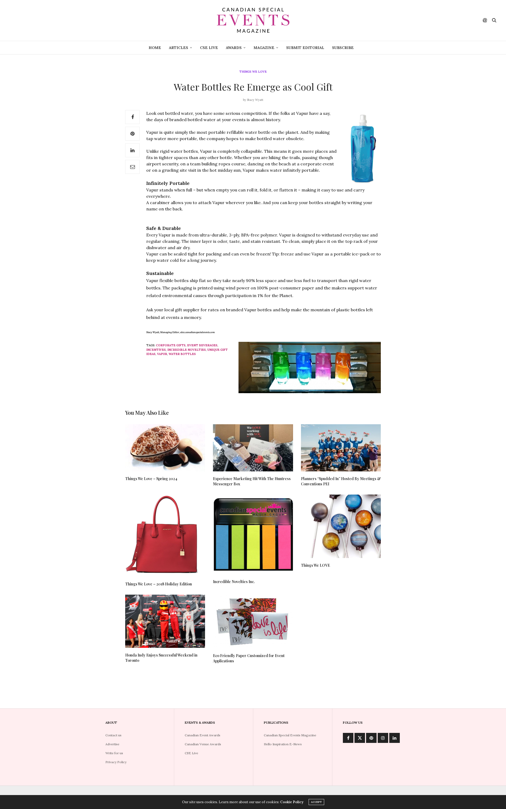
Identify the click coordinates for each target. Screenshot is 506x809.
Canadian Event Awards (202, 735)
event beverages (202, 345)
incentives (156, 350)
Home (155, 47)
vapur (162, 354)
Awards (234, 47)
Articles (178, 47)
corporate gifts (171, 345)
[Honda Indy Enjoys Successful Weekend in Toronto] (165, 621)
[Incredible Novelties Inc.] (253, 534)
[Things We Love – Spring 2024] (165, 447)
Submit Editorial (305, 47)
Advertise (112, 744)
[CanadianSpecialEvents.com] (253, 20)
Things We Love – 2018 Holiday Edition (158, 583)
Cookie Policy (291, 802)
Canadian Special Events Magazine (290, 735)
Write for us (114, 753)
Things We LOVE (315, 565)
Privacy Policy (115, 762)
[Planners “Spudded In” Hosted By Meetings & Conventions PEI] (341, 447)
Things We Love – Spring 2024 (151, 478)
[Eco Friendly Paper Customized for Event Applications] (253, 621)
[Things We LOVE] (341, 526)
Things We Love (253, 71)
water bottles (182, 354)
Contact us (113, 735)
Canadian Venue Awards (203, 744)
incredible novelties (186, 350)
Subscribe (343, 47)
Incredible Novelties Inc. (234, 581)
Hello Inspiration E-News (283, 744)
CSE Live (209, 47)
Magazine (264, 47)
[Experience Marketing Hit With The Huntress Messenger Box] (253, 447)
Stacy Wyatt (255, 100)
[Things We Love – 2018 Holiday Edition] (165, 536)
